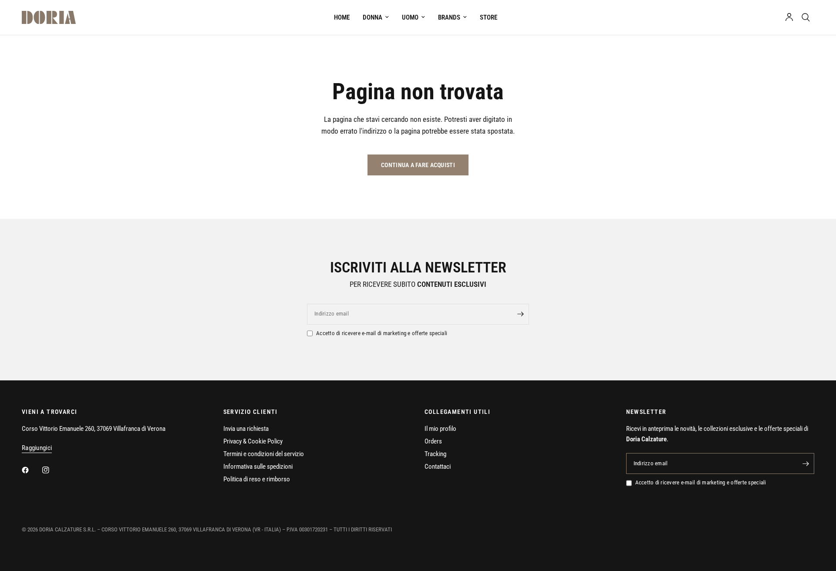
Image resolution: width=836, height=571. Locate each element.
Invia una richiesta (246, 429)
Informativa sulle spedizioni (258, 466)
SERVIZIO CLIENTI (250, 412)
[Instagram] (51, 470)
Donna (372, 17)
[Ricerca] (805, 17)
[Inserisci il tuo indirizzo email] (520, 314)
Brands (449, 17)
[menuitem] (341, 17)
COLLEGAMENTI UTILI (457, 412)
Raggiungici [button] (37, 448)
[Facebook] (31, 470)
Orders (433, 441)
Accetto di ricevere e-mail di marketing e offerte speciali (381, 333)
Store (488, 17)
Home (342, 17)
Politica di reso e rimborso (256, 479)
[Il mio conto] (789, 17)
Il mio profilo (440, 429)
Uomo (410, 17)
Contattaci (438, 466)
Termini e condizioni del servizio (263, 454)
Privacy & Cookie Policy (253, 441)
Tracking (435, 454)
